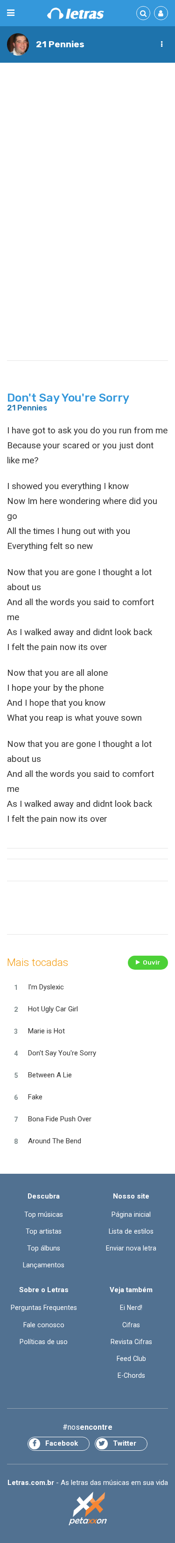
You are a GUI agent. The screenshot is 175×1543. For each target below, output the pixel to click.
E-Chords (131, 1375)
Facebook (61, 1443)
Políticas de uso (44, 1342)
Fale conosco (43, 1325)
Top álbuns (43, 1248)
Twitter (124, 1443)
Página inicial (131, 1214)
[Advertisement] (87, 161)
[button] (161, 44)
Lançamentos (43, 1265)
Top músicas (43, 1214)
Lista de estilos (131, 1231)
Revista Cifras (131, 1342)
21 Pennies (60, 44)
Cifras (131, 1325)
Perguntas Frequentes (44, 1307)
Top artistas (44, 1231)
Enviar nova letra (131, 1248)
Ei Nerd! (131, 1307)
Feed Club (131, 1358)
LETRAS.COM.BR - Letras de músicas (75, 13)
